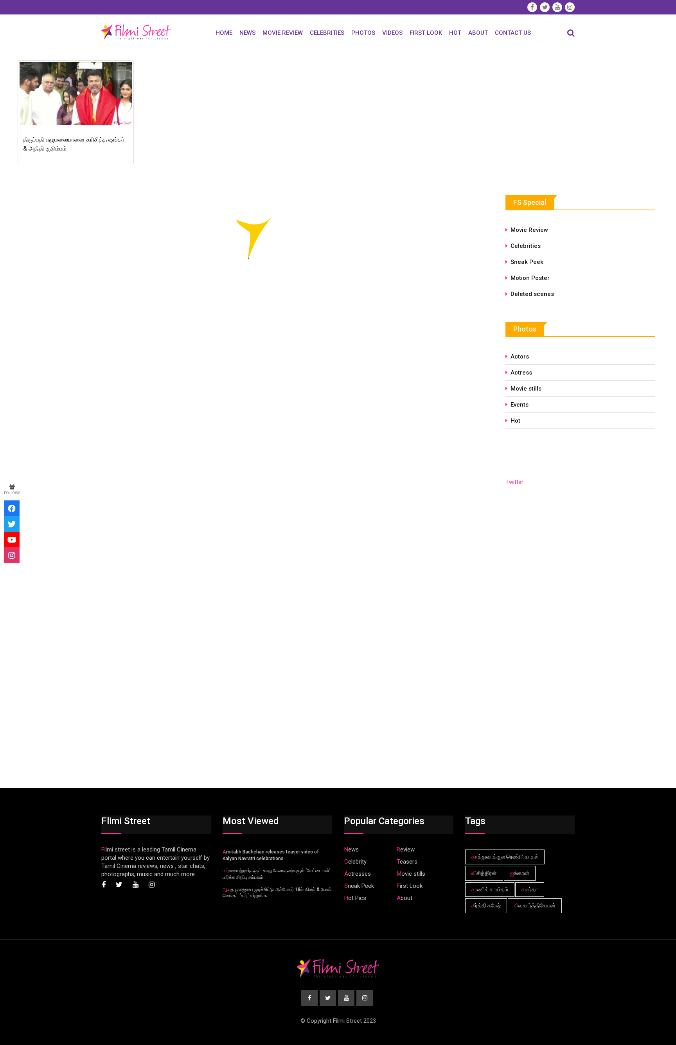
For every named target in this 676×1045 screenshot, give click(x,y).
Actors (520, 356)
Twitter (514, 482)
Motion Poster (530, 277)
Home (224, 32)
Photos (363, 32)
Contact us (513, 32)
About (478, 32)
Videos (392, 32)
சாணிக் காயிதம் (489, 889)
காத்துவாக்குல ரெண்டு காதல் (504, 856)
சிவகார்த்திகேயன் (535, 905)
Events (520, 404)
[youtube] (12, 539)
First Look (426, 32)
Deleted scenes (532, 294)
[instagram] (12, 555)
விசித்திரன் (484, 873)
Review (406, 849)
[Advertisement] (564, 116)
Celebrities (327, 32)
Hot (455, 32)
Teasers (407, 861)
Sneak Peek (527, 261)
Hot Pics (355, 898)
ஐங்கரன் (519, 873)
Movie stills (526, 388)
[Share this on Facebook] (12, 508)
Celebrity (355, 861)
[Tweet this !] (12, 524)
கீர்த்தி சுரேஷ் (486, 905)
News (247, 32)
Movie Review (282, 32)
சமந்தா (529, 889)
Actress (521, 372)
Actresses (357, 873)
